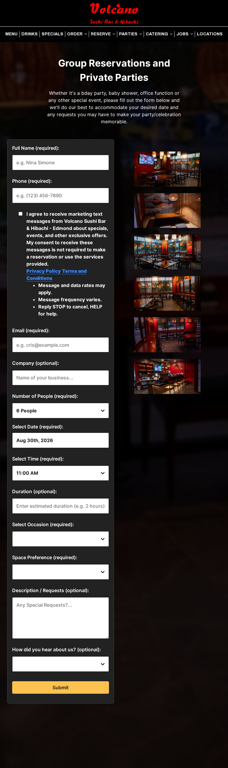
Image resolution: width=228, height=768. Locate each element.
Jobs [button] (182, 34)
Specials (52, 34)
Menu (11, 34)
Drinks (29, 34)
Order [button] (75, 34)
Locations (210, 34)
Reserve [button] (101, 34)
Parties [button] (128, 34)
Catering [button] (157, 34)
